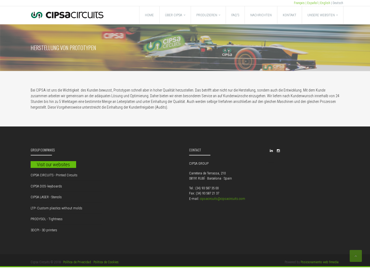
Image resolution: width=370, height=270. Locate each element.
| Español (311, 3)
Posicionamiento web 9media (320, 262)
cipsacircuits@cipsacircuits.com (222, 199)
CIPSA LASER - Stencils (46, 197)
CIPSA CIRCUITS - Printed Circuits (54, 175)
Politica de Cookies (106, 262)
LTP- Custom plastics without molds (56, 208)
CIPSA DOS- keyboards (46, 186)
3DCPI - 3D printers (44, 230)
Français (299, 3)
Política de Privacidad (77, 262)
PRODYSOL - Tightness (47, 219)
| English (324, 3)
